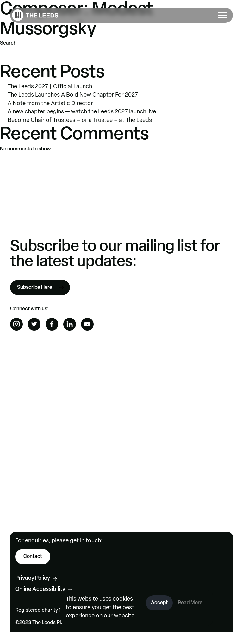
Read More (190, 602)
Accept (159, 602)
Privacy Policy (32, 578)
